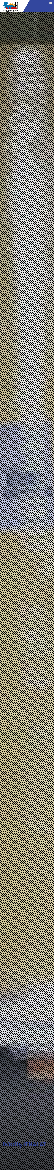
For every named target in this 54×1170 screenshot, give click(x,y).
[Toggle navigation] (50, 3)
